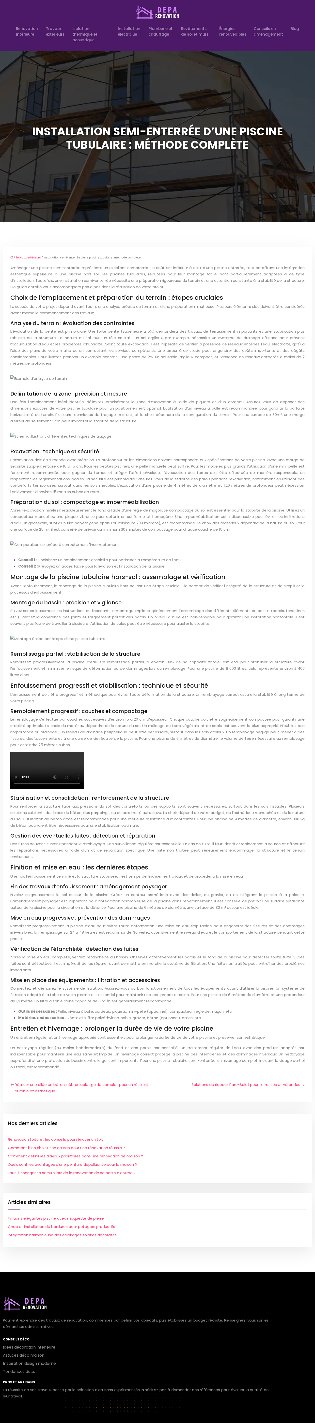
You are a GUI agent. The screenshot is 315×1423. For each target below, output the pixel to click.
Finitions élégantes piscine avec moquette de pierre (56, 1218)
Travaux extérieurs (55, 31)
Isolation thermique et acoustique (84, 34)
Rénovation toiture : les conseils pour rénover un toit (55, 1139)
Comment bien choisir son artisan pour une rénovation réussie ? (66, 1147)
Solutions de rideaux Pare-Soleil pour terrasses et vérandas (245, 1084)
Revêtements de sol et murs (195, 31)
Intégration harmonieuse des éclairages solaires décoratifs (62, 1235)
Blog (295, 28)
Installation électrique (129, 31)
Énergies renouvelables (232, 31)
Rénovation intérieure (27, 31)
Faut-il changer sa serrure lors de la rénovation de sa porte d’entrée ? (72, 1172)
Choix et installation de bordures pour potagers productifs (61, 1226)
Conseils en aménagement (268, 31)
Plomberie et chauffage (161, 31)
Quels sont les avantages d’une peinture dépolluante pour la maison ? (72, 1164)
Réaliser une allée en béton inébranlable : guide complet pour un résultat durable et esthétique (81, 1088)
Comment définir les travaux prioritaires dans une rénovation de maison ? (75, 1156)
